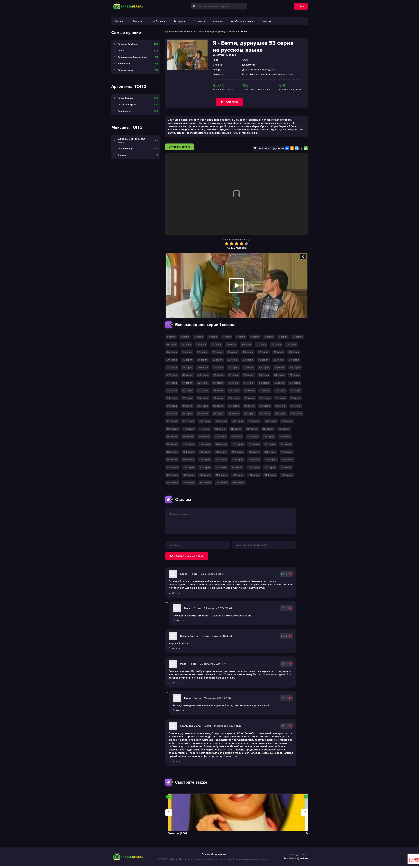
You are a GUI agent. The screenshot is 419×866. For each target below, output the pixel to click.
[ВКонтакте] (287, 148)
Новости (267, 21)
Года (118, 21)
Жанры (136, 21)
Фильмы (218, 21)
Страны (197, 21)
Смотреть (232, 101)
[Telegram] (297, 148)
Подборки (157, 21)
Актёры (178, 21)
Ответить (174, 592)
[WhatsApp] (306, 148)
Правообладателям (214, 854)
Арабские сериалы (242, 21)
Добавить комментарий (188, 556)
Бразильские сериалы (181, 31)
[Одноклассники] (292, 148)
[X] (301, 148)
